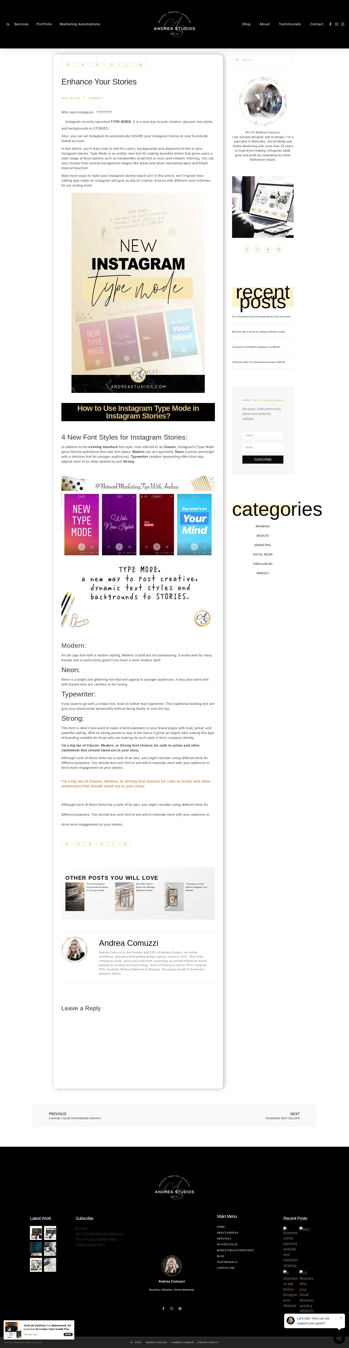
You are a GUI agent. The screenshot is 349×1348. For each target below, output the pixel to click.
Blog (246, 24)
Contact (317, 24)
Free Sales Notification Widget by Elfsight (23, 1342)
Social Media (263, 554)
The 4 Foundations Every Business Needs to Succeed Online (97, 887)
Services (21, 24)
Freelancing (262, 563)
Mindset (263, 573)
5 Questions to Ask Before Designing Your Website (196, 887)
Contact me (226, 1268)
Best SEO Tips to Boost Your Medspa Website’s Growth (145, 887)
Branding (263, 526)
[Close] (73, 1321)
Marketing (263, 545)
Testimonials (290, 24)
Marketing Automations (80, 24)
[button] (8, 24)
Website (262, 535)
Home (221, 1227)
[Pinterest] (278, 249)
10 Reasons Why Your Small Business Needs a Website (258, 362)
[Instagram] (336, 24)
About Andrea (228, 1232)
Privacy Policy (208, 1342)
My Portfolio (227, 1244)
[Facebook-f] (330, 24)
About (265, 24)
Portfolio (44, 24)
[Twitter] (268, 249)
